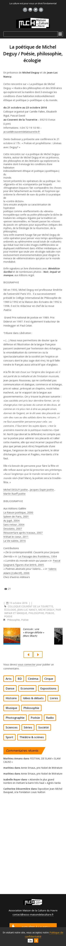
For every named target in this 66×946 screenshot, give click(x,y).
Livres (54, 698)
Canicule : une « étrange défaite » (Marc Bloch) (33, 632)
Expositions (48, 688)
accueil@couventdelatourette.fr (21, 131)
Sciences (12, 727)
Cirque (48, 679)
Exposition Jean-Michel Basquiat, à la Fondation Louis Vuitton (32, 790)
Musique (11, 708)
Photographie (15, 718)
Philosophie (13, 619)
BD (20, 679)
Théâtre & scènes (31, 737)
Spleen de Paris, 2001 (16, 516)
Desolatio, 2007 (12, 528)
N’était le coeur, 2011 (16, 536)
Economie (27, 688)
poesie (8, 616)
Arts (9, 679)
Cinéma (33, 679)
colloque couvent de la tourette (30, 606)
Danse (10, 688)
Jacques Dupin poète (42, 489)
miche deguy (46, 609)
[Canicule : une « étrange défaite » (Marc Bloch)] (11, 636)
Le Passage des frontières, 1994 (37, 556)
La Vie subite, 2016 (14, 540)
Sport (9, 737)
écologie (10, 609)
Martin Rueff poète (14, 493)
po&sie (49, 613)
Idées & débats (33, 698)
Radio (50, 718)
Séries (28, 727)
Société (43, 727)
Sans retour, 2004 (13, 524)
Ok (30, 940)
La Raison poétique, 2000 (18, 512)
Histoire (11, 698)
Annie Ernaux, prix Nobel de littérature (41, 767)
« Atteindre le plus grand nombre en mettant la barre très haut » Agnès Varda (32, 781)
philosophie (36, 613)
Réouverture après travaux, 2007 (23, 532)
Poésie (25, 619)
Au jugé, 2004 (11, 520)
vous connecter (27, 664)
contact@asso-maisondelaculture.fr (33, 914)
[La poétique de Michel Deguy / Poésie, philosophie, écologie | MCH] (33, 23)
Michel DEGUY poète (15, 489)
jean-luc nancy (27, 609)
